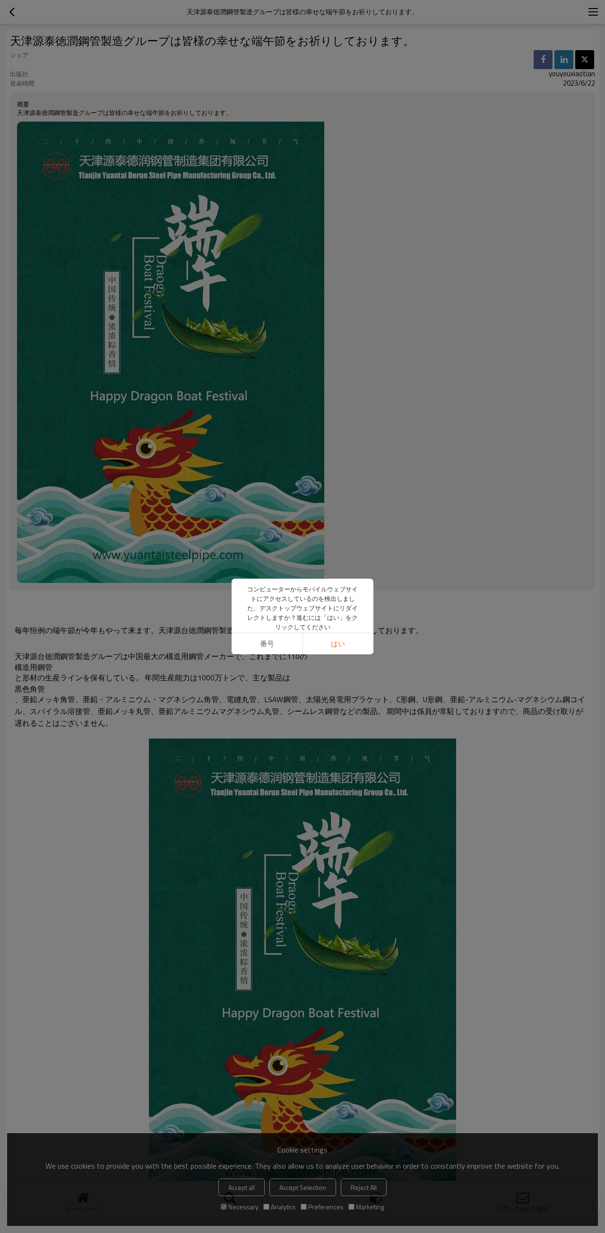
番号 (267, 643)
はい (338, 643)
